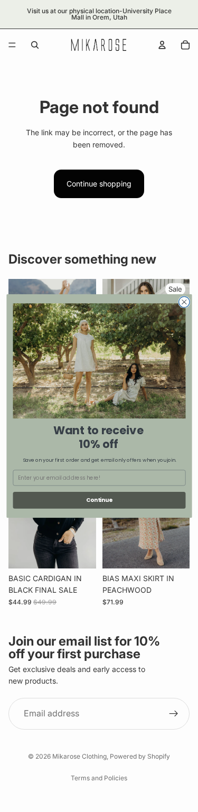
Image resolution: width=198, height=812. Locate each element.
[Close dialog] (184, 301)
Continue (99, 500)
